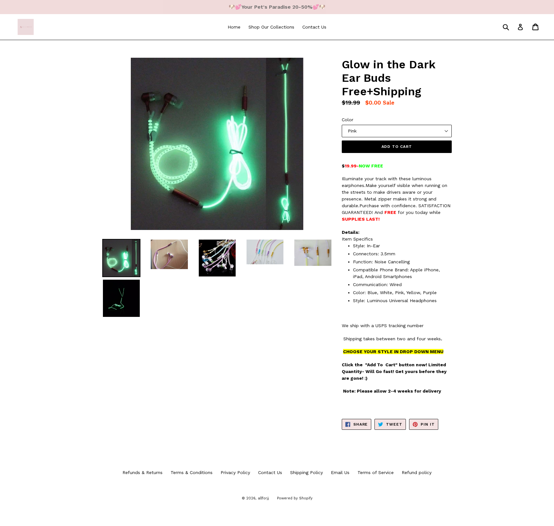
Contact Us (314, 27)
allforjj (263, 498)
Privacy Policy (235, 472)
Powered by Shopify (295, 498)
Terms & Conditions (192, 472)
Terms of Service (375, 472)
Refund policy (417, 472)
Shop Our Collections (271, 27)
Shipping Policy (306, 472)
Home (234, 27)
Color (347, 119)
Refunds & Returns (142, 472)
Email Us (340, 472)
